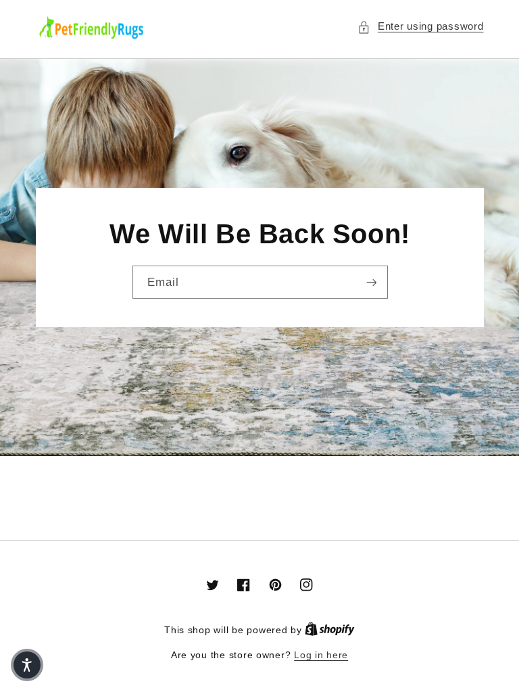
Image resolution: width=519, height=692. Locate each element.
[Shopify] (330, 630)
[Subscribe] (371, 282)
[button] (420, 27)
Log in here (321, 655)
